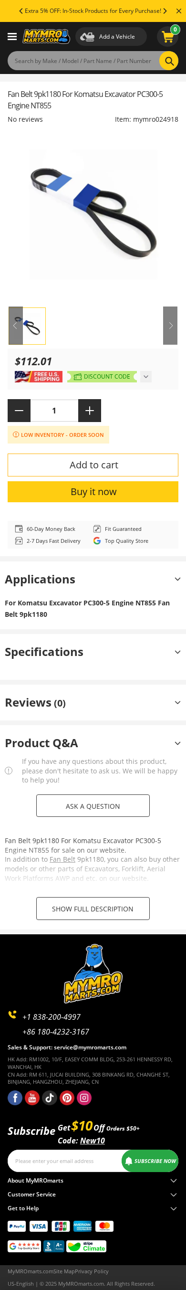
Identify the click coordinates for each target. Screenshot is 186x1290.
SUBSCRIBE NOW (155, 1160)
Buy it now (94, 491)
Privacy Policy (92, 1271)
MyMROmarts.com (30, 1271)
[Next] (164, 11)
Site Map (64, 1271)
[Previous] (21, 11)
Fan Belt (62, 859)
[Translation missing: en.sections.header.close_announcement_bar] (179, 11)
